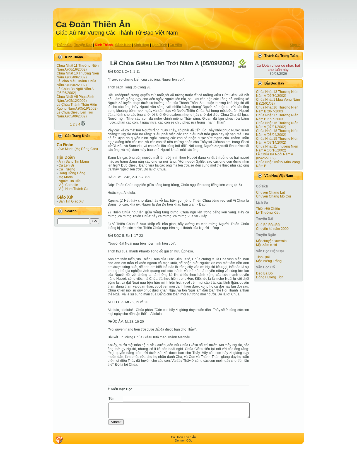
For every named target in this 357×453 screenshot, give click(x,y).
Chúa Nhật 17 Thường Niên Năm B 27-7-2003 (277, 117)
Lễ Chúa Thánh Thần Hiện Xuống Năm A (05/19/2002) (77, 106)
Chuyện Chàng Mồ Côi (273, 196)
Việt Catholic (68, 185)
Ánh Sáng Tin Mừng (74, 161)
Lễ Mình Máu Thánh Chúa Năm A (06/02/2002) (76, 83)
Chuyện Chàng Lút (270, 192)
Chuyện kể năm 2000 (272, 229)
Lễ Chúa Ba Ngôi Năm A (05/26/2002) (75, 91)
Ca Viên (176, 45)
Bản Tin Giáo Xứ (71, 201)
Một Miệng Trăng (269, 261)
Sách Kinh (123, 45)
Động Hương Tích (269, 277)
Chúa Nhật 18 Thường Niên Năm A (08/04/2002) (277, 133)
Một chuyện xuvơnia (271, 241)
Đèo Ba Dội (265, 273)
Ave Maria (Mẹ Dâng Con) (78, 149)
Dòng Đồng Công (72, 173)
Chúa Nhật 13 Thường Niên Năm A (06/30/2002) (277, 94)
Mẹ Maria (66, 177)
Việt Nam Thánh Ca (73, 189)
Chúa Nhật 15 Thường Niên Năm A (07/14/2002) (277, 140)
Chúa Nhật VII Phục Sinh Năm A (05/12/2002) (75, 99)
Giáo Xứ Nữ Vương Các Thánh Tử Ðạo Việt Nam (117, 33)
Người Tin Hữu (70, 181)
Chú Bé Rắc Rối (268, 225)
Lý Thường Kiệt (267, 213)
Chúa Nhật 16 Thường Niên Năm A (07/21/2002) (277, 125)
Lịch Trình (159, 45)
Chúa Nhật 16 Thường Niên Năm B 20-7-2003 (277, 109)
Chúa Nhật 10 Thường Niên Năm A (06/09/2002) (78, 75)
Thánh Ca (64, 45)
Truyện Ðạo (83, 45)
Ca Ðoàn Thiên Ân (93, 24)
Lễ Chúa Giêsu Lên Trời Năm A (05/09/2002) (75, 114)
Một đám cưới (266, 245)
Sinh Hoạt (141, 45)
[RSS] (59, 439)
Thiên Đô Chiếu (268, 209)
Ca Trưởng (67, 169)
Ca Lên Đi (66, 165)
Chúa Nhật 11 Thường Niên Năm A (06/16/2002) (78, 67)
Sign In (295, 45)
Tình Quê (263, 257)
